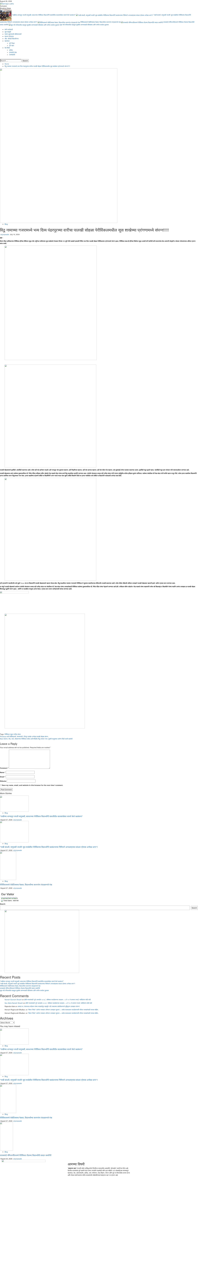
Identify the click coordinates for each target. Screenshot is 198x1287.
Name (2, 772)
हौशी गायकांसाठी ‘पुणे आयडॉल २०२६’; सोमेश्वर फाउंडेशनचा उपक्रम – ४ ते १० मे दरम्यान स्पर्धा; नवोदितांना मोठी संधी (57, 999)
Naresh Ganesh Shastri (13, 999)
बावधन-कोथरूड (9, 36)
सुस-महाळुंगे (8, 32)
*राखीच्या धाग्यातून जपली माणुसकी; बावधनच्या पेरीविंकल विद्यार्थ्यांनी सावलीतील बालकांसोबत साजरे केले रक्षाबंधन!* (44, 15)
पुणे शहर (11, 45)
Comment (4, 768)
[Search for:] (10, 60)
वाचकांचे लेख (13, 52)
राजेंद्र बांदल (17, 734)
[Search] (0, 58)
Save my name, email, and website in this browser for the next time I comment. (32, 785)
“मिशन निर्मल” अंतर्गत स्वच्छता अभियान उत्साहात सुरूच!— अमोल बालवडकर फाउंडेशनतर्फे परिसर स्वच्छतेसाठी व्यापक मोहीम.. (63, 1009)
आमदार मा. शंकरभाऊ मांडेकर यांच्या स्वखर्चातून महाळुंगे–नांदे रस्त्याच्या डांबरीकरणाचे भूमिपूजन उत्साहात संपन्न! (49, 1006)
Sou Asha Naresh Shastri (14, 1003)
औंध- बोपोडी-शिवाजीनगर (12, 38)
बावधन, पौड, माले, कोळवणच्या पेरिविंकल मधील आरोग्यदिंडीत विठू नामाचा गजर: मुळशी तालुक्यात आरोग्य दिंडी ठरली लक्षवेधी (36, 739)
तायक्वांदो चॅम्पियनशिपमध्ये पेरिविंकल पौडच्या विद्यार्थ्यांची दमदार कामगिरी (20, 988)
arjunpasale (4, 234)
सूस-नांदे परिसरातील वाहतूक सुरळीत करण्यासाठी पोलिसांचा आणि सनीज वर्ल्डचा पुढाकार (84, 24)
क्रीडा (11, 50)
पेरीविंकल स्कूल (8, 734)
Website (3, 781)
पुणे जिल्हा (12, 43)
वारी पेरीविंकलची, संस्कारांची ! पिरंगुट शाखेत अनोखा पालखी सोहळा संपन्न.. (24, 736)
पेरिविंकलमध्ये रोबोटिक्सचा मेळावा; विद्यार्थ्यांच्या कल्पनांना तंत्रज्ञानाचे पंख (100, 22)
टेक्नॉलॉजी (12, 54)
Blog (6, 224)
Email (2, 777)
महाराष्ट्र (7, 41)
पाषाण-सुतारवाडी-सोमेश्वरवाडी (13, 34)
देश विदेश (7, 48)
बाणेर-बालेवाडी (9, 29)
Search (2, 904)
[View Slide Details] (42, 941)
